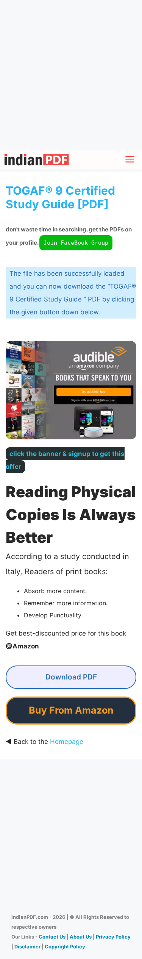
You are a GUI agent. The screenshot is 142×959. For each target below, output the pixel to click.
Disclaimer (27, 946)
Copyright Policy (65, 946)
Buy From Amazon (71, 710)
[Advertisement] (71, 75)
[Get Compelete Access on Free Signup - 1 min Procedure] (71, 453)
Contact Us (52, 937)
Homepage (66, 741)
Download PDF (71, 677)
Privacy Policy (113, 937)
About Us (81, 937)
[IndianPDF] (36, 159)
